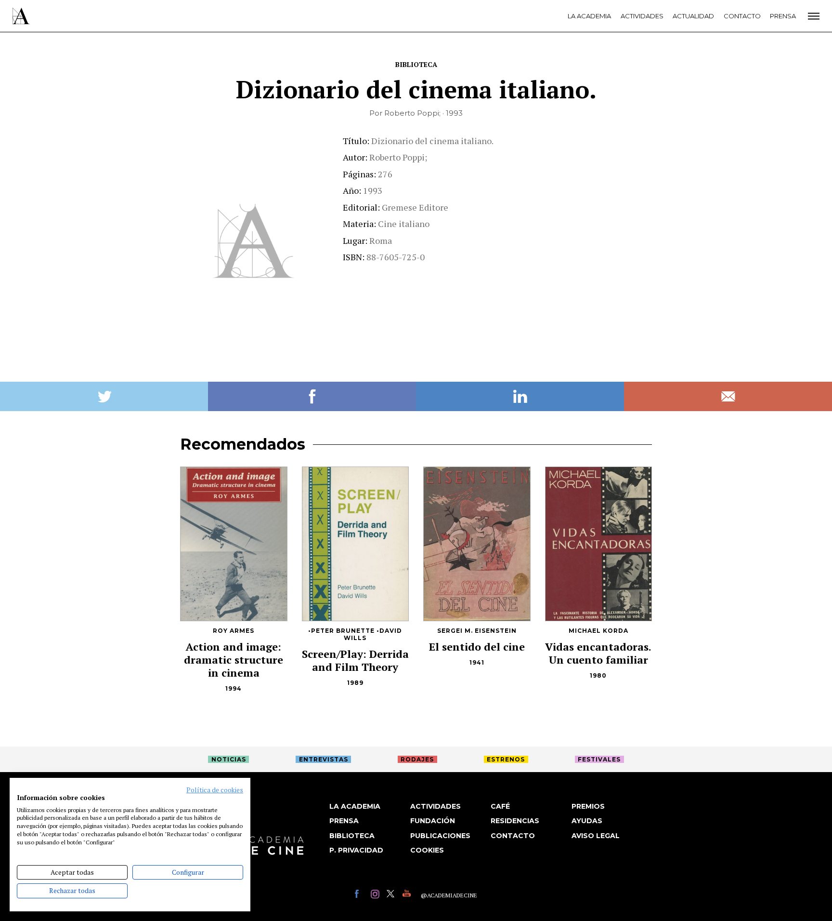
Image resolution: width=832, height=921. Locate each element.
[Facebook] (360, 895)
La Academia (589, 16)
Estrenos (506, 759)
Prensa (783, 16)
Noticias (228, 759)
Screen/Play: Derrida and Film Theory (355, 660)
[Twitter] (392, 895)
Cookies (427, 850)
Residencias (515, 820)
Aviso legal (596, 835)
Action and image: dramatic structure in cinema (233, 660)
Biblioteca (416, 64)
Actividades (642, 16)
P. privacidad (356, 850)
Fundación (432, 820)
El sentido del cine (477, 647)
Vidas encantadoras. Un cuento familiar (598, 653)
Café (500, 806)
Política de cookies (214, 790)
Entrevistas (323, 759)
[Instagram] (376, 895)
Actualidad (693, 16)
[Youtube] (408, 895)
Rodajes (417, 759)
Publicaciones (440, 835)
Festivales (599, 759)
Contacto (742, 16)
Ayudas (587, 820)
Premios (588, 806)
